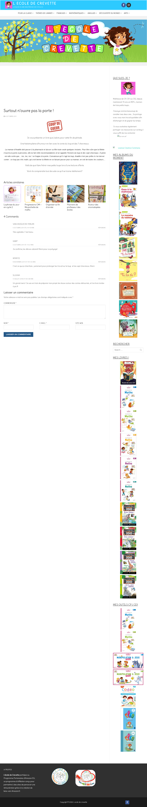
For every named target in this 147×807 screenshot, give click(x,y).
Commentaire (10, 303)
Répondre (102, 227)
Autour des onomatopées (94, 205)
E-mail (43, 323)
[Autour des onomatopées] (97, 193)
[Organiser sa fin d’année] (54, 193)
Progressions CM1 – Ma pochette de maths (33, 207)
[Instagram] (128, 5)
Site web (79, 323)
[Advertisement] (55, 92)
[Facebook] (123, 5)
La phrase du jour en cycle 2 (11, 205)
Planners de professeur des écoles (73, 207)
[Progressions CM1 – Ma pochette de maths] (33, 193)
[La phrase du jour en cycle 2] (12, 193)
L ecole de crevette (34, 3)
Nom (6, 323)
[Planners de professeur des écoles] (75, 193)
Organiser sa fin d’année (53, 205)
